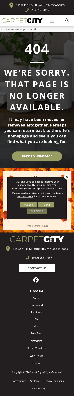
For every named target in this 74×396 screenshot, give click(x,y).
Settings (37, 211)
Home (4, 29)
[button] (37, 268)
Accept (28, 204)
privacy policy (38, 193)
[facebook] (36, 280)
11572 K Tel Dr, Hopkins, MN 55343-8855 (40, 5)
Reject (46, 204)
